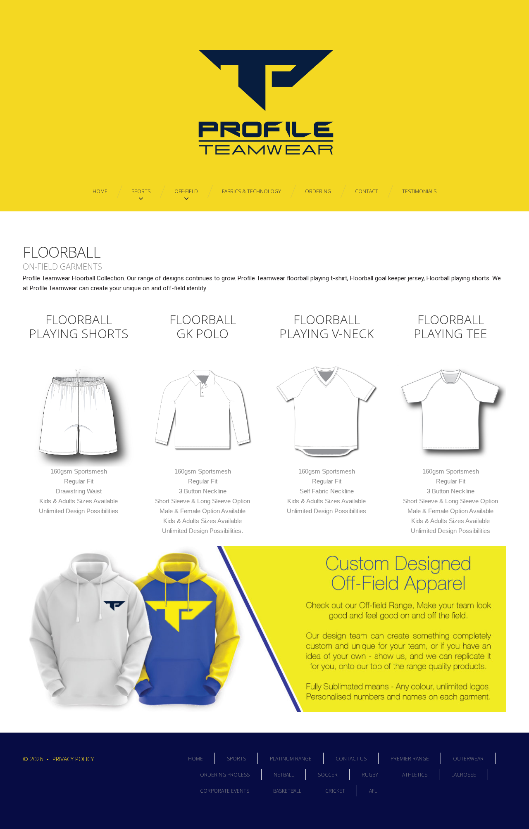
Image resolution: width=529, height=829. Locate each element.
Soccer (328, 774)
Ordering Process (225, 774)
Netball (284, 774)
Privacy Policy (73, 759)
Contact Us (351, 758)
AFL (373, 790)
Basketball (287, 790)
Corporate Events (224, 790)
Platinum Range (291, 758)
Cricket (335, 790)
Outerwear (468, 758)
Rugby (370, 774)
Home (195, 758)
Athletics (414, 774)
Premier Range (410, 758)
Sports (236, 758)
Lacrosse (463, 774)
